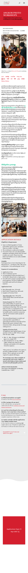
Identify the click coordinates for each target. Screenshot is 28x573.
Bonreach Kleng (15, 71)
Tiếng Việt (19, 76)
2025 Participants (8, 28)
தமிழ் (18, 79)
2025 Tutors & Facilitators (11, 31)
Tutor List (6, 33)
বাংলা (11, 79)
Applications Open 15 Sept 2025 (14, 530)
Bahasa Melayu (5, 81)
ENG (2, 76)
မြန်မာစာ (3, 79)
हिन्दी (15, 79)
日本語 (22, 79)
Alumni (22, 31)
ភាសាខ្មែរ (7, 76)
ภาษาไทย (13, 76)
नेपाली (8, 79)
